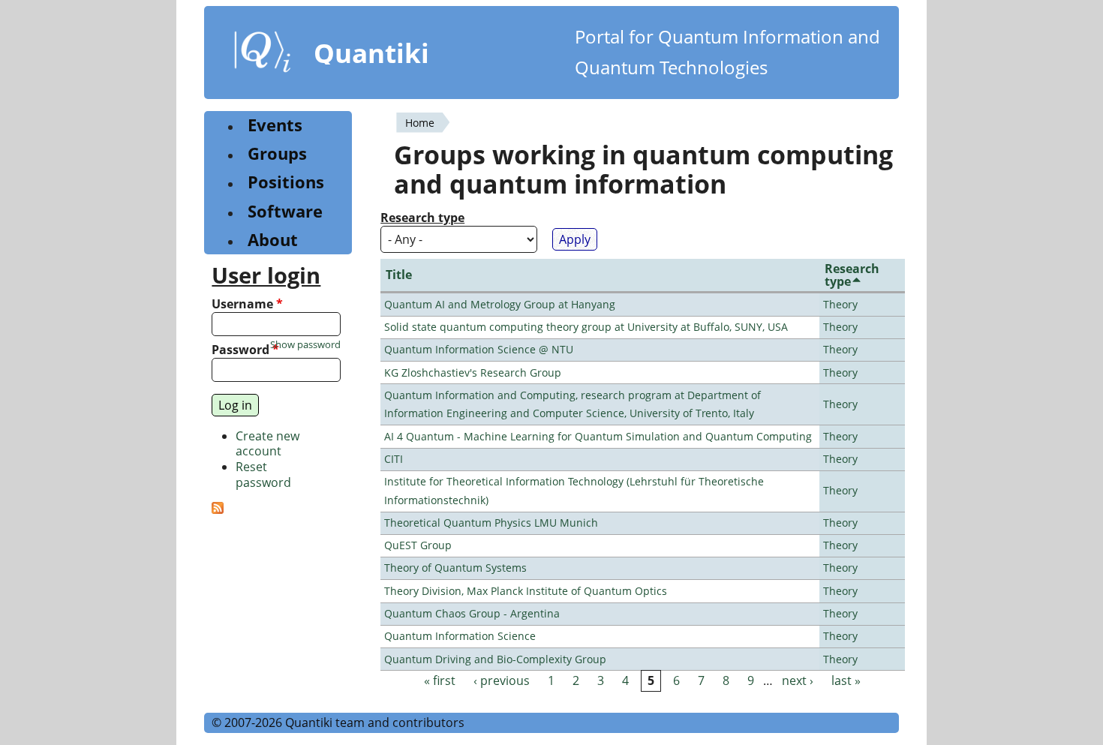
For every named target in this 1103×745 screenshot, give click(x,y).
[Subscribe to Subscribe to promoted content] (218, 509)
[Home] (263, 54)
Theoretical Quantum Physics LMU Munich (491, 522)
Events (275, 125)
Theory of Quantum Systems (455, 567)
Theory (840, 304)
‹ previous (501, 680)
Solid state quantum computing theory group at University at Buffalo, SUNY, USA (586, 327)
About (273, 239)
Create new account (267, 444)
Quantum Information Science (460, 636)
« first (439, 680)
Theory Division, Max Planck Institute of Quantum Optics (525, 591)
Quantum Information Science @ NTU (478, 349)
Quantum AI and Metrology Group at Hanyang (499, 304)
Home (419, 123)
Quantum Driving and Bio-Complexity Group (495, 659)
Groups (277, 153)
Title (399, 274)
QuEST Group (418, 545)
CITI (393, 459)
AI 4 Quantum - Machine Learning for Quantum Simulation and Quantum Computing (598, 436)
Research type (422, 218)
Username (247, 304)
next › (797, 680)
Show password (305, 344)
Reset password (263, 474)
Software (285, 211)
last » (846, 680)
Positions (286, 182)
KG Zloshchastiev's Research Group (472, 372)
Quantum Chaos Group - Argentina (472, 613)
